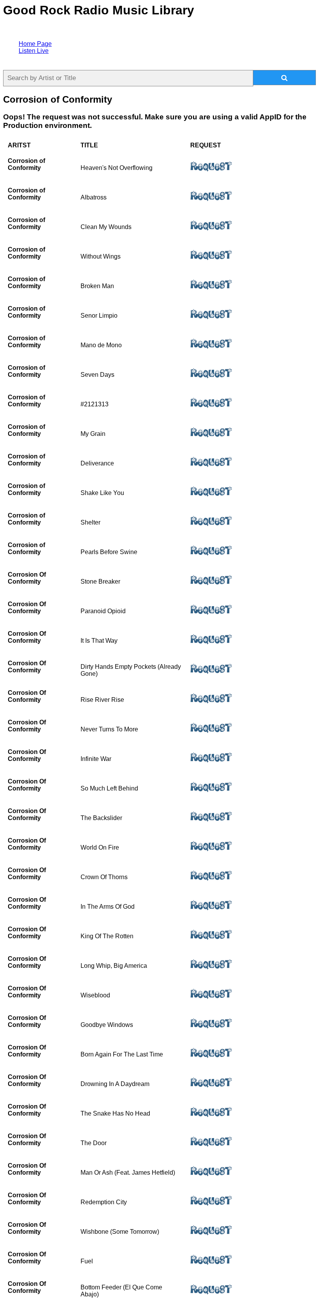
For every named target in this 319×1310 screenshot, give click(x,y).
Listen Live (34, 50)
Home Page (35, 43)
